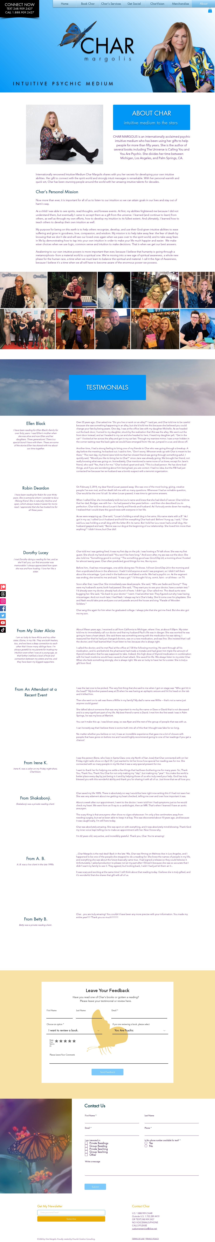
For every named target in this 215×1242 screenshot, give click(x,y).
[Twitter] (3, 615)
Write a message (92, 1161)
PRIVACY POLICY (152, 1238)
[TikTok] (3, 630)
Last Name (81, 1010)
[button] (111, 3)
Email (114, 1010)
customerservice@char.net (144, 1228)
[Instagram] (3, 601)
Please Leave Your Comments (62, 1055)
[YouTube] (3, 623)
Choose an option (54, 1024)
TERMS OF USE (138, 1238)
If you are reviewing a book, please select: (131, 1024)
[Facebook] (3, 608)
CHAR (107, 46)
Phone (147, 1128)
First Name (51, 1010)
